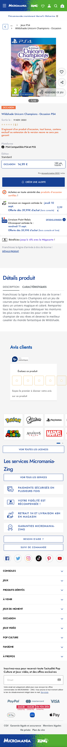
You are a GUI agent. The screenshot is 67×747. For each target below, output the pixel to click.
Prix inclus (51, 173)
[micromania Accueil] (23, 5)
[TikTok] (39, 558)
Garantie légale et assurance (25, 725)
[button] (34, 571)
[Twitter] (18, 558)
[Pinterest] (49, 558)
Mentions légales (52, 725)
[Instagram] (28, 558)
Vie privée (25, 729)
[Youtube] (60, 558)
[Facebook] (7, 558)
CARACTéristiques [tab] (34, 287)
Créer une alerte (35, 182)
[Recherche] (55, 6)
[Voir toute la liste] (43, 6)
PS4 (8, 147)
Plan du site (38, 729)
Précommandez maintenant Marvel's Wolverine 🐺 (33, 16)
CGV (6, 725)
